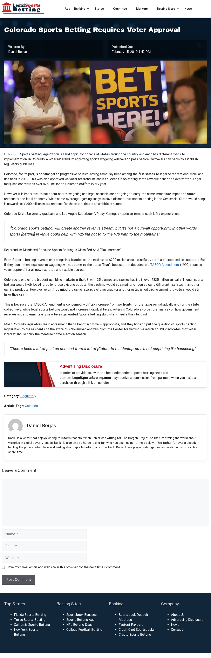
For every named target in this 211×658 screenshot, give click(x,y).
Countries (120, 8)
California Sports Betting (32, 625)
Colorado (31, 406)
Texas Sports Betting (29, 620)
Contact (177, 630)
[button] (87, 9)
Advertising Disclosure (187, 620)
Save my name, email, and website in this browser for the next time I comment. (64, 567)
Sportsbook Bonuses (81, 615)
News (188, 8)
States (99, 8)
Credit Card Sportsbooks (137, 630)
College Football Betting (84, 630)
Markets (142, 8)
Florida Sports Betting (30, 615)
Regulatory (28, 396)
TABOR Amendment (164, 265)
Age (67, 8)
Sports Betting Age (80, 620)
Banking (79, 8)
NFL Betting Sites (79, 625)
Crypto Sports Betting (135, 635)
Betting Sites (166, 8)
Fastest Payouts (131, 625)
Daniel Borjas (17, 52)
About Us (177, 615)
